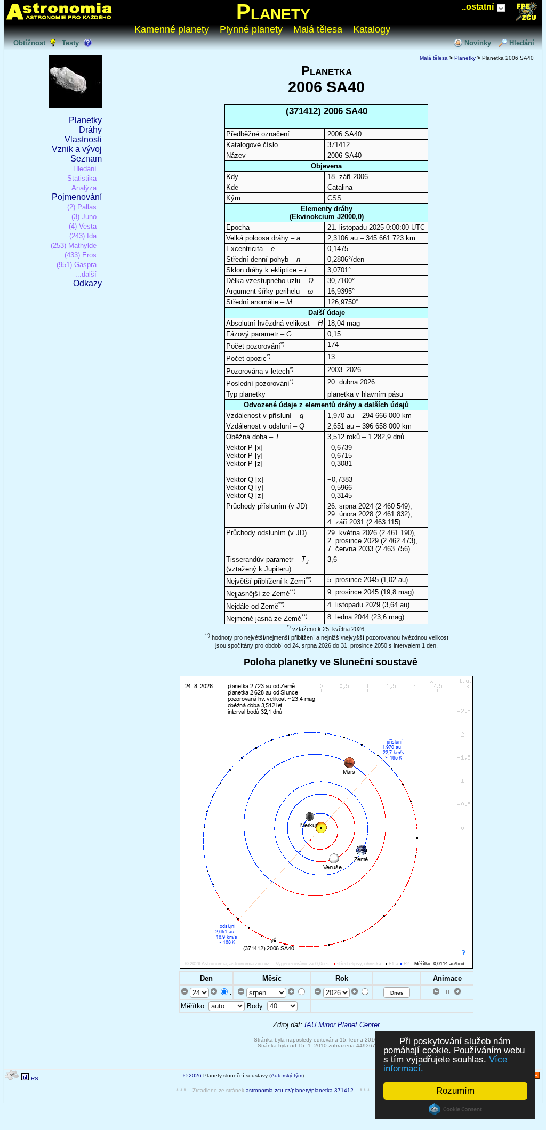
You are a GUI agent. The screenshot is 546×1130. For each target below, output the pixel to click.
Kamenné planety (171, 29)
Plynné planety (251, 29)
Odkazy (87, 283)
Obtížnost (29, 43)
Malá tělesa (317, 29)
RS (34, 1078)
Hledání (521, 43)
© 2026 (192, 1075)
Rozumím (455, 1091)
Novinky (477, 43)
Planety (273, 11)
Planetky (85, 120)
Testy (70, 43)
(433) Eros (81, 255)
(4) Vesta (83, 226)
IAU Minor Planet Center (342, 1025)
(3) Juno (84, 217)
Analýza (84, 188)
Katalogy (371, 29)
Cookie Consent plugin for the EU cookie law (455, 1109)
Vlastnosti (83, 139)
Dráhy (90, 129)
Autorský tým (286, 1075)
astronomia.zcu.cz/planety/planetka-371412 (300, 1090)
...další (86, 274)
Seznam (86, 158)
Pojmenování (77, 196)
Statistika (82, 178)
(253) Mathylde (74, 245)
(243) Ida (83, 236)
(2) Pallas (82, 207)
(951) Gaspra (77, 265)
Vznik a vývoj (77, 149)
